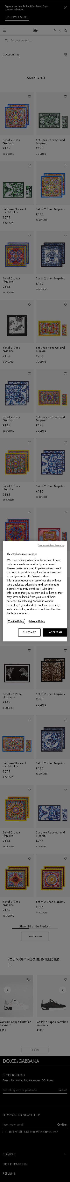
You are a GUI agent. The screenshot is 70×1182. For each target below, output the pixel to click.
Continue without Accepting (51, 545)
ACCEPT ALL (55, 632)
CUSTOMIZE (29, 632)
